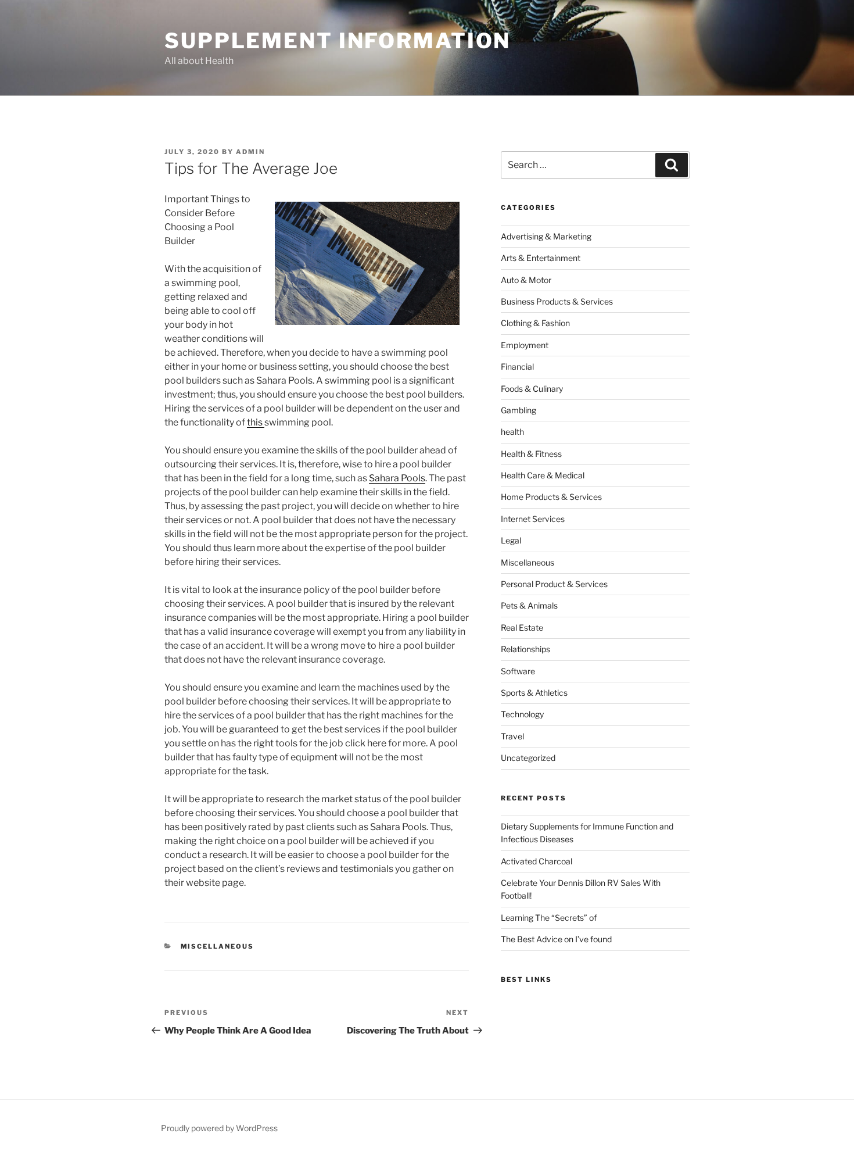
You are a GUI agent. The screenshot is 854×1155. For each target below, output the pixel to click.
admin (250, 152)
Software (518, 671)
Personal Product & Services (554, 584)
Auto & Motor (526, 280)
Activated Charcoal (536, 861)
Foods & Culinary (532, 389)
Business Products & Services (557, 301)
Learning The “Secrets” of (549, 917)
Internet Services (533, 519)
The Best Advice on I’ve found (556, 939)
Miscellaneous (217, 946)
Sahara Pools (397, 478)
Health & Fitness (531, 454)
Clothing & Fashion (535, 323)
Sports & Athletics (534, 693)
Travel (512, 736)
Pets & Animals (529, 605)
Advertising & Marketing (546, 236)
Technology (522, 714)
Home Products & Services (551, 497)
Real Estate (522, 627)
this (255, 422)
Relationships (525, 649)
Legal (511, 540)
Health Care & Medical (542, 475)
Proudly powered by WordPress (219, 1128)
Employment (524, 345)
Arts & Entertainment (540, 258)
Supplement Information (337, 40)
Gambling (518, 410)
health (512, 432)
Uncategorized (528, 758)
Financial (517, 366)
